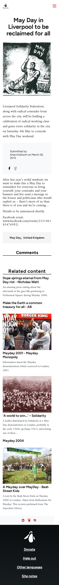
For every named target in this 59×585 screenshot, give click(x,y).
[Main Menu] (54, 6)
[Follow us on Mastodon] (35, 520)
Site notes (29, 576)
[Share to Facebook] (9, 168)
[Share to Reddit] (15, 168)
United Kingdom (33, 237)
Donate (29, 549)
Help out (29, 558)
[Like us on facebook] (23, 520)
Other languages (29, 567)
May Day (15, 237)
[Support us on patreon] (29, 520)
